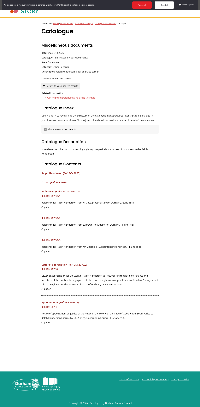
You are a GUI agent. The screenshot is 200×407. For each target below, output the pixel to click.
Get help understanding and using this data (71, 97)
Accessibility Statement (154, 379)
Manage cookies (180, 379)
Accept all (142, 5)
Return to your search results (61, 86)
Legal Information (129, 379)
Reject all (164, 5)
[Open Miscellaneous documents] (45, 129)
